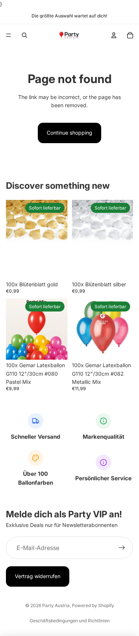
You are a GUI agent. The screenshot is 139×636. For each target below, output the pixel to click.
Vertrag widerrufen (37, 576)
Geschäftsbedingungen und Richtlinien (70, 620)
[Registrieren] (122, 548)
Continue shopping (69, 132)
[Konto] (114, 35)
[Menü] (8, 35)
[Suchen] (24, 35)
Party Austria (56, 605)
